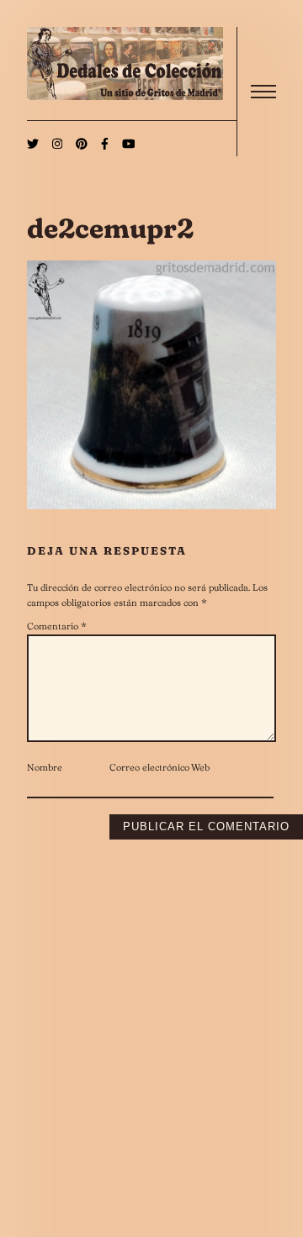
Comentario (57, 626)
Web (200, 767)
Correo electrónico (149, 767)
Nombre (44, 767)
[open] (263, 91)
